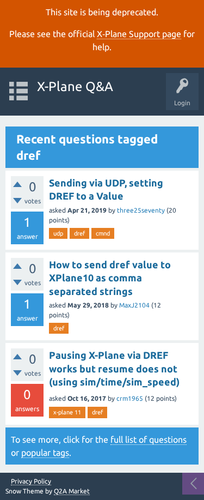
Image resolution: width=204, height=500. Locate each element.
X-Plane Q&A (75, 86)
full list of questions (148, 439)
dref (79, 233)
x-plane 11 (67, 412)
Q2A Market (72, 491)
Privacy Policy (31, 481)
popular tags (45, 452)
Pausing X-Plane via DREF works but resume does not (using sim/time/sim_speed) (114, 368)
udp (58, 233)
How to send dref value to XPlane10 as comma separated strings (110, 278)
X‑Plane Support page (139, 34)
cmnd (103, 233)
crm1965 (129, 398)
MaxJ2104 (134, 305)
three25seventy (141, 210)
